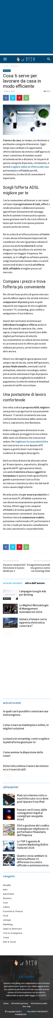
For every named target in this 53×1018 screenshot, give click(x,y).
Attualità (7, 626)
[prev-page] (5, 633)
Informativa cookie (39, 1003)
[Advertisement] (26, 27)
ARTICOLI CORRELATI (12, 583)
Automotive (8, 893)
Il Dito (24, 1011)
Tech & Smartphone (12, 933)
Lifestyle (7, 920)
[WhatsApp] (26, 98)
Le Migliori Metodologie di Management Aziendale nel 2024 (34, 609)
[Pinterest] (19, 98)
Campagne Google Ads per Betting (32, 593)
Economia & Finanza (13, 911)
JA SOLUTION (32, 1014)
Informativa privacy (19, 1003)
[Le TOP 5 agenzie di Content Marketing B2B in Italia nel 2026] (9, 845)
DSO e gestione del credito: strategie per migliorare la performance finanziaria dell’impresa (33, 830)
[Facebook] (6, 98)
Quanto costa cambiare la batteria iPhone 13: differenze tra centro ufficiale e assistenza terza (32, 860)
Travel (6, 937)
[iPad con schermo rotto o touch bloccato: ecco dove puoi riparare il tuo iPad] (9, 799)
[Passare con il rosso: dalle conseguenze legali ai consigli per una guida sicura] (9, 814)
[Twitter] (13, 98)
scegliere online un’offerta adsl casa (30, 167)
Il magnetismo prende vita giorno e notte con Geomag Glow (38, 567)
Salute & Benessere (12, 928)
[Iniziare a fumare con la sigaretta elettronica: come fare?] (10, 623)
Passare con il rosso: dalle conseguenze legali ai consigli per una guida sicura (32, 814)
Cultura (6, 907)
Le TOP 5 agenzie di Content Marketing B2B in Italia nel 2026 (32, 844)
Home (5, 66)
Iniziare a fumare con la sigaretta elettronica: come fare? (33, 623)
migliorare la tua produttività (30, 441)
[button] (5, 59)
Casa (5, 902)
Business (14, 66)
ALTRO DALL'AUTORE (35, 583)
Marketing (8, 924)
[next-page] (9, 633)
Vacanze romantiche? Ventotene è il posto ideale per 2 (14, 567)
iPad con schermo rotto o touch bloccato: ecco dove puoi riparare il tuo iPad (32, 798)
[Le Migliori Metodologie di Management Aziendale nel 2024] (10, 609)
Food (5, 915)
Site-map (27, 1006)
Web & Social (9, 941)
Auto (5, 889)
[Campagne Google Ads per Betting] (10, 595)
